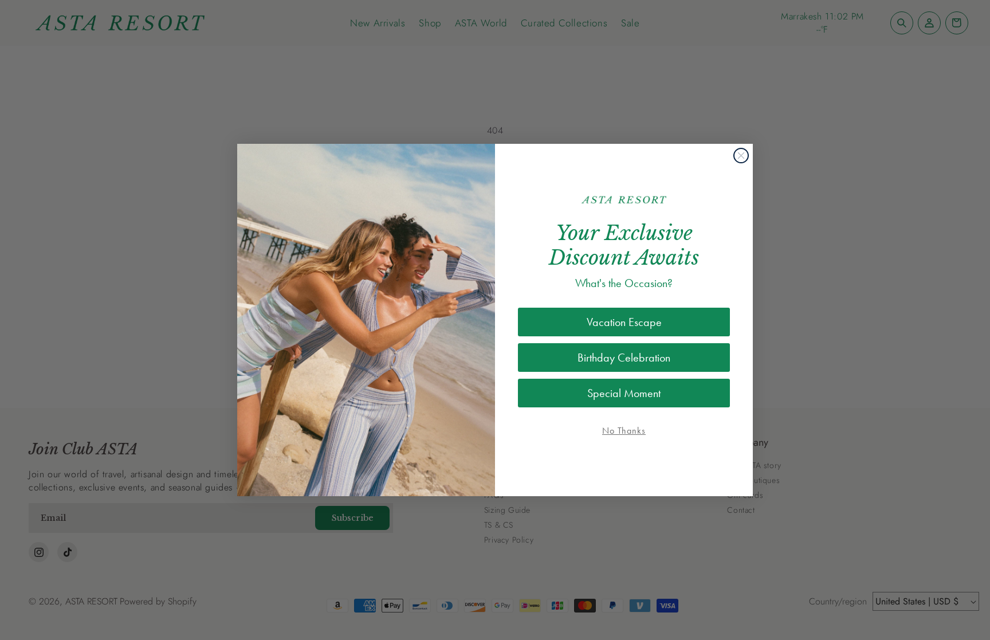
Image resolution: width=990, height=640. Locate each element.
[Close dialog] (741, 155)
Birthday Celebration (624, 357)
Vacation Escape (624, 322)
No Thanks (624, 431)
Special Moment (624, 393)
